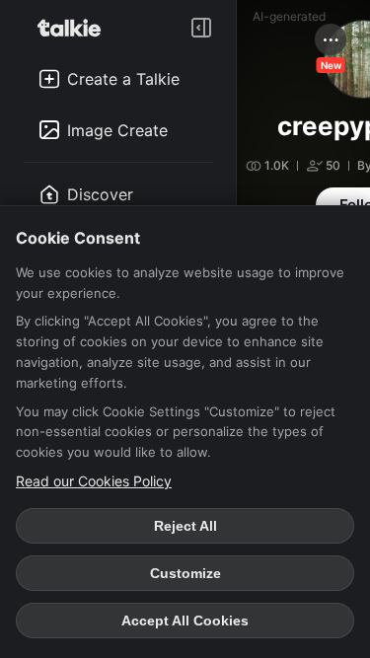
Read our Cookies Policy (94, 481)
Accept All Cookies (185, 620)
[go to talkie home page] (75, 27)
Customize (185, 573)
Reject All (185, 526)
